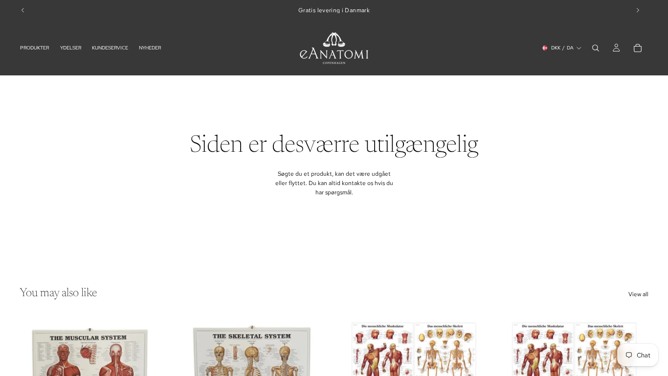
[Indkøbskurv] (637, 48)
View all (638, 294)
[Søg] (595, 48)
